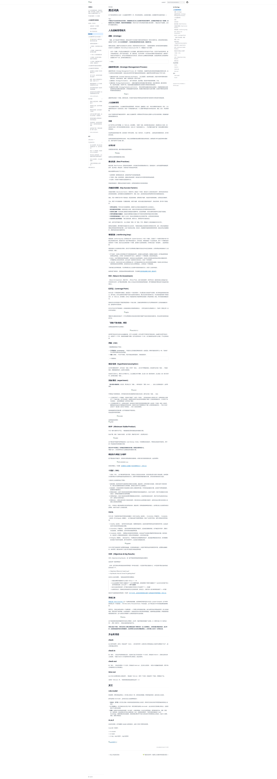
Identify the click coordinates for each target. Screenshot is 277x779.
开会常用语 (175, 63)
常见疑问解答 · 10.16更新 (94, 16)
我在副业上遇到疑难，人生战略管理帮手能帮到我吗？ (96, 155)
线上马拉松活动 (93, 31)
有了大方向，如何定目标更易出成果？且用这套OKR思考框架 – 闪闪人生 (147, 593)
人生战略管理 (177, 17)
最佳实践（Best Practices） (180, 24)
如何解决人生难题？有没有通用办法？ (96, 71)
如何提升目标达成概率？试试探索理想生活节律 (96, 92)
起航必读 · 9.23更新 (94, 26)
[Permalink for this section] (127, 30)
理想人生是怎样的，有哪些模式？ (96, 102)
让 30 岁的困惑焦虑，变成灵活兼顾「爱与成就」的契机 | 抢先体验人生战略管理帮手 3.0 (95, 12)
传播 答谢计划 (91, 167)
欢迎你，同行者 (91, 23)
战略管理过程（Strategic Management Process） (180, 14)
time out (176, 71)
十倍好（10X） (177, 53)
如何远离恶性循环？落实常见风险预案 (96, 88)
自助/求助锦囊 (93, 28)
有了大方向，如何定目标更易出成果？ (96, 75)
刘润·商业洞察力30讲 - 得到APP (148, 271)
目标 (175, 19)
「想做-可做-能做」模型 (179, 37)
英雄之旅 (176, 60)
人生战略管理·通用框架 (93, 68)
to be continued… (94, 96)
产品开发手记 (91, 142)
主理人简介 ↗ (93, 139)
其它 (174, 73)
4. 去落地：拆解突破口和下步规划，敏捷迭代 (96, 62)
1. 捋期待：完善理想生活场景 (96, 47)
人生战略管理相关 (177, 9)
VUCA (175, 55)
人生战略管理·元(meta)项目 (94, 36)
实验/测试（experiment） (180, 45)
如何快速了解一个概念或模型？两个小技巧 (96, 128)
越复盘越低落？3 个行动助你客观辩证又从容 (96, 84)
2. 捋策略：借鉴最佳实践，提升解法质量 (96, 51)
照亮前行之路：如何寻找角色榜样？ (96, 106)
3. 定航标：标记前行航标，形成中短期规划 (96, 58)
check (175, 65)
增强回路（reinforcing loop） (181, 29)
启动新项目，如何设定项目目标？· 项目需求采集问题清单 (96, 124)
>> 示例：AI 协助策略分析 (96, 54)
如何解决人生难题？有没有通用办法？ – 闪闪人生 (134, 466)
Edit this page (176, 85)
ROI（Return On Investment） (178, 32)
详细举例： (114, 358)
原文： (113, 61)
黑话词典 (90, 34)
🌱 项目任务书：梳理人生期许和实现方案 (96, 40)
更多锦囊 (90, 98)
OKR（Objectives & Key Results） (179, 57)
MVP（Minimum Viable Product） (179, 48)
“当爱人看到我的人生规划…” (95, 164)
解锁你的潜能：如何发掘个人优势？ (96, 110)
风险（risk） (177, 39)
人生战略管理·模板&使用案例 (94, 65)
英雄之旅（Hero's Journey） (115, 601)
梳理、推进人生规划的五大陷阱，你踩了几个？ (96, 80)
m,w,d (175, 77)
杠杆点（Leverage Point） (180, 35)
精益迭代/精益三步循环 (179, 51)
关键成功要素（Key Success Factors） (180, 26)
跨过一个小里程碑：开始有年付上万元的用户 (96, 151)
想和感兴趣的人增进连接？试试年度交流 (96, 119)
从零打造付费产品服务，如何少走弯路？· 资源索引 (96, 114)
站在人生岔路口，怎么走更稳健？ (96, 159)
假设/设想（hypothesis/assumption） (181, 42)
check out (176, 69)
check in (176, 67)
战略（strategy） (178, 12)
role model (176, 75)
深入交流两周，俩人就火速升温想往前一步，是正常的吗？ (96, 146)
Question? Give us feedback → (179, 83)
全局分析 (176, 21)
